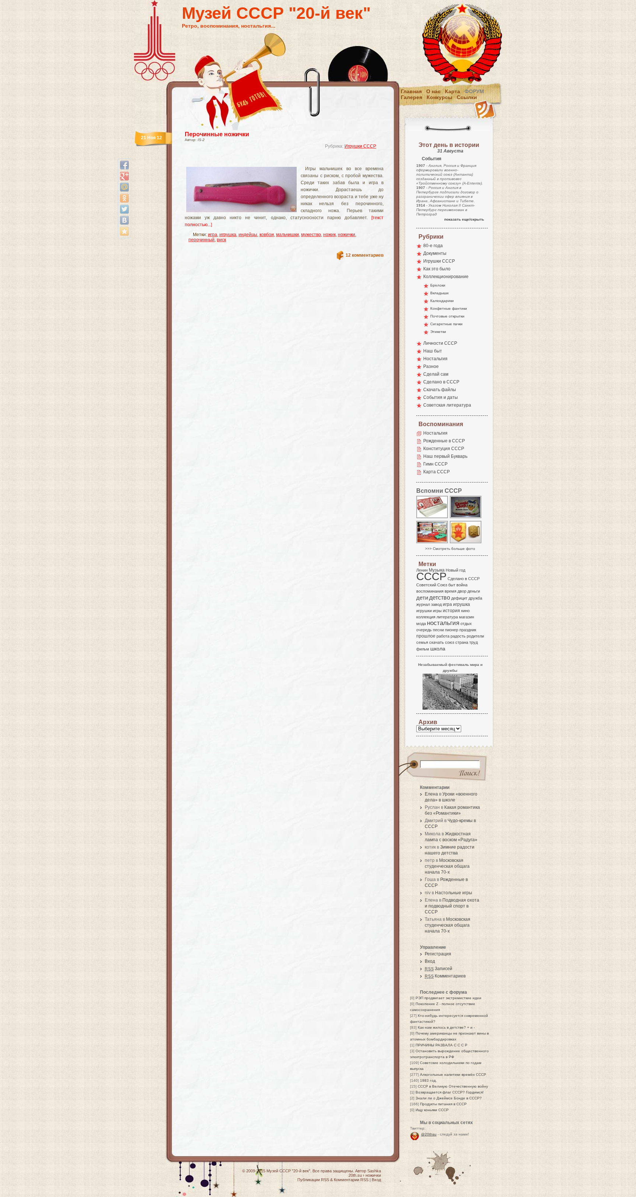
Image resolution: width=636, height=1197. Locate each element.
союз (449, 642)
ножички (346, 234)
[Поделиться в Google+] (124, 176)
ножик (329, 234)
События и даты (440, 397)
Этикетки (438, 332)
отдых (466, 623)
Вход (430, 961)
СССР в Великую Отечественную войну (453, 1086)
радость (458, 636)
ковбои (266, 234)
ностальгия (443, 622)
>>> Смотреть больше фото (450, 549)
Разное (431, 366)
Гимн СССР (435, 464)
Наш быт (432, 351)
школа (437, 649)
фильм (422, 649)
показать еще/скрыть (464, 219)
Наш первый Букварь (445, 456)
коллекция (425, 617)
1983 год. (428, 1080)
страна (461, 642)
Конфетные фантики (448, 308)
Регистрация (438, 953)
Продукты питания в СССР (443, 1104)
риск (221, 239)
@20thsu (429, 1134)
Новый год (455, 570)
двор (461, 591)
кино (465, 610)
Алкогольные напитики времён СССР (453, 1075)
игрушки (424, 610)
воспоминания (430, 591)
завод (436, 604)
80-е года (433, 245)
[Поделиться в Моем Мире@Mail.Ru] (124, 187)
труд (473, 642)
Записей (438, 968)
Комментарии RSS (351, 1179)
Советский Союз (431, 585)
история (451, 610)
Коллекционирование (446, 276)
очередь (424, 630)
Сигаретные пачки (446, 324)
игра (212, 234)
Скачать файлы (439, 389)
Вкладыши (439, 293)
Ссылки (467, 97)
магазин (466, 617)
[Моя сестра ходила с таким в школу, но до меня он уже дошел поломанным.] (432, 518)
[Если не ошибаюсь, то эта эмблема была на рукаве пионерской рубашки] (466, 543)
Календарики (442, 301)
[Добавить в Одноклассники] (124, 198)
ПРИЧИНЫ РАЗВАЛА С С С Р (441, 1045)
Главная (411, 91)
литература (447, 617)
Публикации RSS (313, 1179)
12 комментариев (365, 255)
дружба (475, 598)
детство (439, 597)
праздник (467, 630)
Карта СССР (436, 471)
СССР (431, 576)
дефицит (459, 598)
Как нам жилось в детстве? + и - (446, 1027)
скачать (436, 642)
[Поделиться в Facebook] (124, 165)
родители (475, 636)
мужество (311, 234)
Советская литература (447, 405)
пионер (451, 630)
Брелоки (437, 285)
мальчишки (287, 234)
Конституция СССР (443, 448)
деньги (473, 591)
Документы (434, 253)
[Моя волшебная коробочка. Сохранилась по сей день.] (466, 518)
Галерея (411, 97)
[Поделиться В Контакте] (124, 220)
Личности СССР (440, 343)
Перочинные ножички (217, 134)
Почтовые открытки (447, 316)
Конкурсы (439, 97)
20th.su (355, 1175)
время (450, 591)
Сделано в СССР (441, 382)
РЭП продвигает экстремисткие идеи (448, 998)
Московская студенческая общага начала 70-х (447, 866)
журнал (423, 604)
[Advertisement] (275, 160)
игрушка (227, 234)
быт (451, 585)
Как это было (437, 268)
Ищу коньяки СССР (432, 1110)
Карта (452, 91)
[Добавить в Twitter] (124, 209)
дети (422, 597)
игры (437, 610)
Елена (431, 794)
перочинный (201, 239)
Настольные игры (453, 892)
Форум (474, 91)
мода (421, 623)
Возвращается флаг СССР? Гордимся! (450, 1092)
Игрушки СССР (360, 146)
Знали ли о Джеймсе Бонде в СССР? (449, 1098)
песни (438, 630)
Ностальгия (435, 358)
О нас (433, 91)
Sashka (374, 1171)
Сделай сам (435, 374)
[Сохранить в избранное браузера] (124, 231)
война (461, 585)
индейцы (248, 234)
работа (443, 636)
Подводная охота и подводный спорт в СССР (452, 906)
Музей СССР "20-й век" (276, 13)
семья (422, 642)
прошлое (425, 636)
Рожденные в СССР (444, 440)
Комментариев (445, 976)
